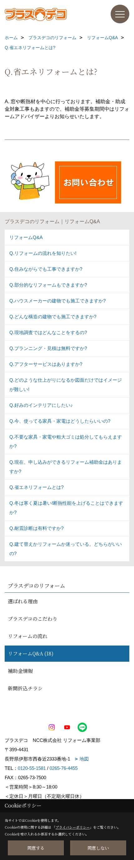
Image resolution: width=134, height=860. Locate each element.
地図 (84, 758)
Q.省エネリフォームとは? (36, 487)
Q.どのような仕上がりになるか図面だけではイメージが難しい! (65, 384)
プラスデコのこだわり (32, 618)
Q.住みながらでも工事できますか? (45, 269)
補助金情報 (20, 670)
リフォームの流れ (27, 636)
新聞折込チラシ (25, 688)
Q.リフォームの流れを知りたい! (42, 253)
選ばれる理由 (23, 601)
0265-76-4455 (64, 768)
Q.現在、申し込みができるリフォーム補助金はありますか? (65, 466)
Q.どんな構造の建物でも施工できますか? (52, 316)
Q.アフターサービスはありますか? (45, 364)
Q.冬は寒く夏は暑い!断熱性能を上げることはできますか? (66, 507)
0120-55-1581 (32, 768)
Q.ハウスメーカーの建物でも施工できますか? (57, 300)
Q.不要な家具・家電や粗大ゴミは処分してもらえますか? (65, 441)
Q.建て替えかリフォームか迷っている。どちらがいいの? (65, 548)
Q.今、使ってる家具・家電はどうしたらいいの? (59, 421)
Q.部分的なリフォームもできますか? (48, 284)
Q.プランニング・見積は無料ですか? (48, 348)
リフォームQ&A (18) (31, 653)
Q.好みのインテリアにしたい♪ (41, 405)
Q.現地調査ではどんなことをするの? (48, 332)
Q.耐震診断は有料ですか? (36, 528)
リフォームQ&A (26, 237)
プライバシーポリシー (72, 827)
